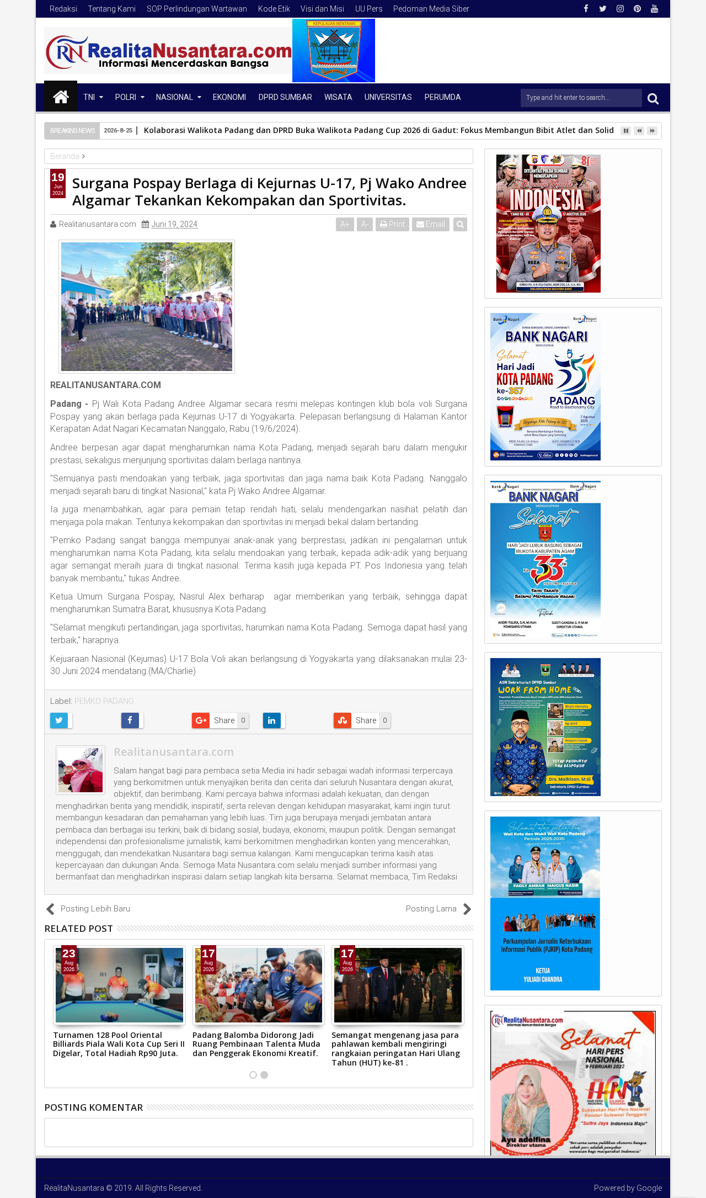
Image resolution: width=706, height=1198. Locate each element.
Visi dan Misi (322, 8)
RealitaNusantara (74, 1188)
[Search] (653, 98)
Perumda (443, 97)
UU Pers (369, 8)
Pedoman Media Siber (431, 8)
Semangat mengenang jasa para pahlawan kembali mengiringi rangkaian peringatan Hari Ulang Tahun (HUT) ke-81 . (395, 1049)
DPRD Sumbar (285, 97)
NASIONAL (174, 97)
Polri (125, 97)
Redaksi (63, 8)
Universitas (388, 97)
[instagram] (620, 9)
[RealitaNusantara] (60, 96)
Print (396, 224)
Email (434, 224)
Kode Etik (274, 8)
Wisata (338, 97)
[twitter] (603, 9)
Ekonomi (229, 97)
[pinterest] (637, 9)
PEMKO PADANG (104, 701)
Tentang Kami (112, 8)
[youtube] (654, 9)
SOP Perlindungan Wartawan (197, 8)
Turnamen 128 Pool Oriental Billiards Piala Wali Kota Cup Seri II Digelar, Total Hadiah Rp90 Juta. (119, 1044)
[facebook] (585, 9)
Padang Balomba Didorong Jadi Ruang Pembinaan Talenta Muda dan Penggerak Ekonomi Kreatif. (256, 1044)
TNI (89, 97)
